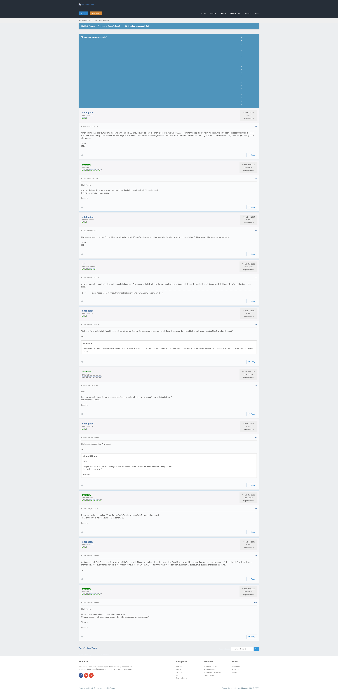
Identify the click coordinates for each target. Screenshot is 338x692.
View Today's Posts (101, 20)
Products (101, 26)
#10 (255, 602)
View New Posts (85, 20)
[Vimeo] (91, 676)
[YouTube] (86, 676)
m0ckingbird (243, 688)
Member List (235, 13)
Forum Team (181, 678)
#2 (256, 178)
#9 (256, 555)
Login (83, 13)
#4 (256, 277)
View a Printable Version (88, 648)
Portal (203, 13)
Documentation (210, 675)
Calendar (247, 13)
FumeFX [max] (114, 26)
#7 (256, 437)
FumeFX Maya (210, 669)
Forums (213, 13)
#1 (256, 126)
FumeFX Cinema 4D (212, 672)
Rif (83, 264)
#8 (256, 508)
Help (257, 13)
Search (223, 13)
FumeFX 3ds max (211, 667)
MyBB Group (110, 688)
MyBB (90, 688)
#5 (256, 324)
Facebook (236, 667)
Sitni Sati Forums (88, 26)
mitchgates (87, 112)
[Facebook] (81, 676)
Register (95, 13)
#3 (256, 231)
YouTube (235, 669)
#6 (256, 385)
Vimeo (234, 672)
